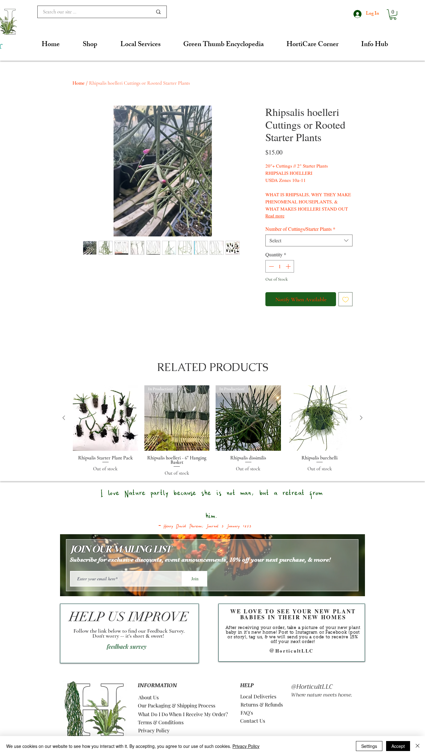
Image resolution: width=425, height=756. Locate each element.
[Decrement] (270, 266)
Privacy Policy (245, 746)
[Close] (417, 746)
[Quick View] (105, 418)
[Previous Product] (64, 417)
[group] (212, 431)
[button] (393, 14)
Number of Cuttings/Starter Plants (300, 229)
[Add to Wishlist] (346, 299)
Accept (398, 746)
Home (78, 83)
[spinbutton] (279, 266)
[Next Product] (361, 417)
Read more (274, 216)
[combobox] (309, 240)
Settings (369, 746)
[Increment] (288, 266)
